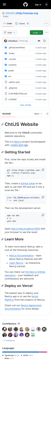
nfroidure (12, 41)
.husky (11, 53)
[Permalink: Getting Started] (3, 152)
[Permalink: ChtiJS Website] (3, 124)
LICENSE (12, 99)
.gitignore (12, 88)
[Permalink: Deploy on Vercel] (3, 286)
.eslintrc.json (14, 82)
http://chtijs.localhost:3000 (25, 228)
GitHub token (28, 183)
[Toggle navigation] (4, 4)
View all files (25, 105)
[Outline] (47, 113)
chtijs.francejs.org (27, 13)
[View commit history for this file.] (44, 41)
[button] (43, 170)
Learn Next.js (16, 262)
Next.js (18, 141)
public (11, 70)
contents (12, 65)
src (9, 76)
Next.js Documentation (21, 255)
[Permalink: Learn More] (3, 239)
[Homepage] (25, 4)
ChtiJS (10, 13)
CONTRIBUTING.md (17, 93)
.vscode (12, 59)
